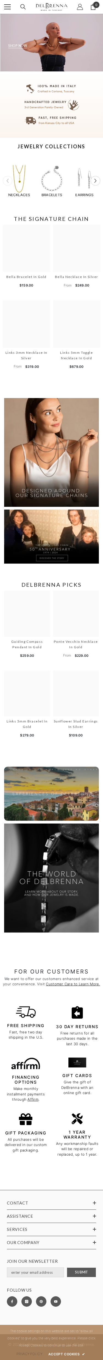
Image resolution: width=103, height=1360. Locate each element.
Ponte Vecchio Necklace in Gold (76, 644)
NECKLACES (19, 195)
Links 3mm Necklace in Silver (26, 355)
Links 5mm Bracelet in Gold (27, 724)
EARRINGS (84, 195)
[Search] (23, 7)
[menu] (7, 7)
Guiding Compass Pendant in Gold (27, 644)
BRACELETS (51, 195)
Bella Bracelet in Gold (26, 277)
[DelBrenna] (19, 179)
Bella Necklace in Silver (76, 277)
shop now (17, 46)
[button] (95, 180)
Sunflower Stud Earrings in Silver (76, 724)
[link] (51, 104)
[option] (19, 181)
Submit (81, 1272)
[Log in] (80, 7)
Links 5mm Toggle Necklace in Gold (76, 355)
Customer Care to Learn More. (73, 984)
